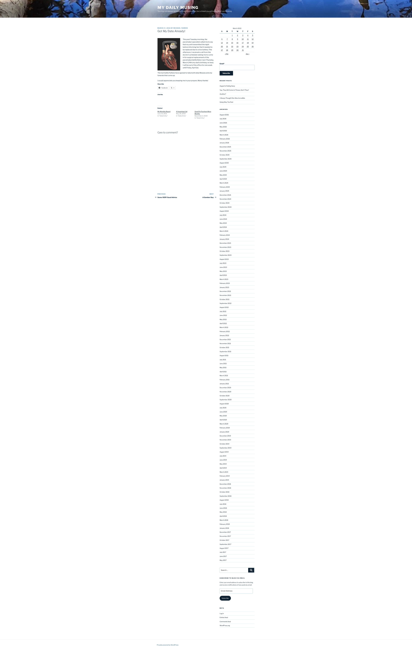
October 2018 (224, 492)
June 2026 (223, 123)
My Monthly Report (164, 111)
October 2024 (224, 203)
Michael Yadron (180, 28)
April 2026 (223, 131)
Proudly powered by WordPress (167, 645)
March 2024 (224, 231)
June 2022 (223, 315)
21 (227, 46)
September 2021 (225, 351)
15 (232, 43)
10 (243, 39)
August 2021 (224, 355)
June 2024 (223, 219)
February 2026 (225, 139)
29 (232, 50)
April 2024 (223, 227)
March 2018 (224, 520)
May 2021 (223, 367)
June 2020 (223, 412)
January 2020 (224, 432)
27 (222, 50)
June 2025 (223, 171)
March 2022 (224, 327)
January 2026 (224, 143)
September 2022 (225, 303)
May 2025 (223, 175)
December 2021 (225, 339)
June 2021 (223, 363)
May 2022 (223, 319)
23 (237, 46)
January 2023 (224, 287)
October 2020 (224, 396)
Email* (222, 64)
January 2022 (224, 335)
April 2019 (223, 468)
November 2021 (225, 343)
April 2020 (223, 420)
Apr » (247, 54)
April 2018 (223, 516)
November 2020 (225, 392)
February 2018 (225, 524)
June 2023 (223, 267)
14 (227, 43)
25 (248, 46)
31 (243, 50)
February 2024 (225, 235)
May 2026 (223, 127)
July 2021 (223, 359)
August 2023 (224, 259)
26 (253, 46)
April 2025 (223, 179)
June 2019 (223, 460)
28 (227, 50)
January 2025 (224, 191)
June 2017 (223, 556)
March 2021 (224, 375)
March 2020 (224, 424)
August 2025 (224, 163)
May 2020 (223, 416)
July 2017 (223, 552)
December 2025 (225, 147)
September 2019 (225, 448)
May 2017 (223, 560)
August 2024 (224, 211)
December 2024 (225, 195)
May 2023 (223, 271)
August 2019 (224, 452)
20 (222, 46)
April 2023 (223, 275)
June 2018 (223, 508)
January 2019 (224, 480)
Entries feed (224, 617)
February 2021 (224, 380)
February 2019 (225, 476)
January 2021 (224, 384)
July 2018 (223, 504)
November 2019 (225, 440)
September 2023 (225, 255)
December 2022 (225, 291)
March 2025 (224, 183)
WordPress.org (225, 625)
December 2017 (225, 532)
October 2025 (224, 155)
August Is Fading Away (227, 86)
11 (248, 39)
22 (232, 46)
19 (252, 43)
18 (248, 43)
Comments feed (225, 621)
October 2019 (224, 444)
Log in (222, 613)
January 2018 (224, 528)
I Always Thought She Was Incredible (232, 98)
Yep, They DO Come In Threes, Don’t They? (234, 90)
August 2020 (224, 404)
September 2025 (225, 159)
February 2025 (225, 187)
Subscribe (225, 598)
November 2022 (225, 295)
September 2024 (225, 207)
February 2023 (225, 283)
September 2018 (225, 496)
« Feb (226, 54)
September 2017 (225, 544)
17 (243, 43)
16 (237, 43)
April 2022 (223, 323)
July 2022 (223, 311)
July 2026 (223, 119)
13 (222, 43)
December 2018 (225, 484)
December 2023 (225, 243)
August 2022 (224, 307)
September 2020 (226, 400)
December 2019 (225, 436)
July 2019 (223, 456)
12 (252, 39)
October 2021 (224, 347)
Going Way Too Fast (226, 102)
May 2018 (223, 512)
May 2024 (223, 223)
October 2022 (224, 299)
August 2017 (224, 548)
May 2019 (223, 464)
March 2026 (224, 135)
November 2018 (225, 488)
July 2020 (223, 408)
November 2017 (225, 536)
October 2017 (224, 540)
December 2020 (225, 387)
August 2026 (224, 115)
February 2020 (225, 428)
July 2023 (223, 263)
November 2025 (225, 151)
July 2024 (223, 215)
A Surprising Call (181, 111)
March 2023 (224, 279)
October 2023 (224, 251)
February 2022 (225, 331)
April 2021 (223, 372)
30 (237, 50)
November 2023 (225, 247)
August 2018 (224, 500)
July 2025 (223, 167)
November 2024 (225, 199)
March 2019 (224, 472)
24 (243, 46)
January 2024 (224, 239)
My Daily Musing (178, 7)
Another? (223, 94)
